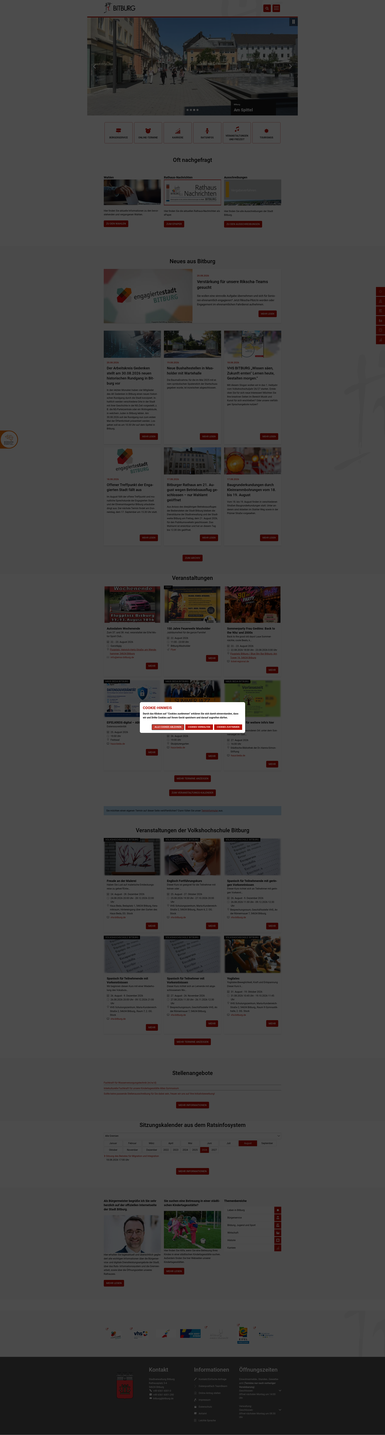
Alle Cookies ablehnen (168, 727)
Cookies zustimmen (228, 727)
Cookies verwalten (199, 727)
